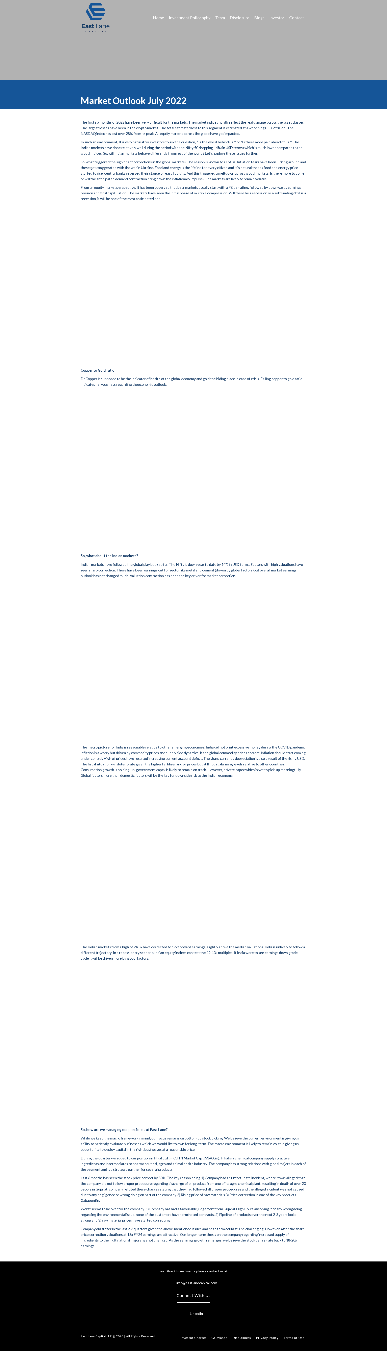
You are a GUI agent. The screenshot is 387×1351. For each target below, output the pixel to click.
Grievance (219, 1338)
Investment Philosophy (189, 17)
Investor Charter (193, 1338)
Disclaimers (241, 1338)
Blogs (259, 17)
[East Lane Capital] (95, 17)
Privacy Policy (267, 1338)
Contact (296, 17)
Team (220, 17)
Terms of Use (294, 1338)
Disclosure (239, 17)
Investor (276, 17)
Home (158, 17)
